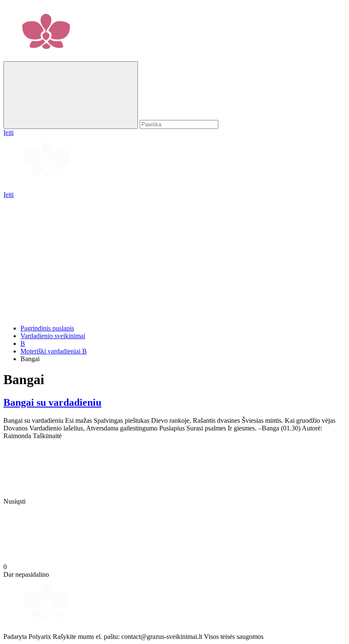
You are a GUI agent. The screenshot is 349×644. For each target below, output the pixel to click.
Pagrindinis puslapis (47, 328)
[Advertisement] (174, 258)
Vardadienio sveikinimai (52, 335)
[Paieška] (70, 95)
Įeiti (8, 194)
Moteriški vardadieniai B (53, 351)
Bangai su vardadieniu (52, 402)
